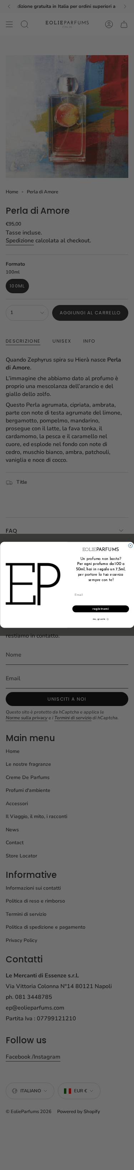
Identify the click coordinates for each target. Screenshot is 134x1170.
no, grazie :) (100, 619)
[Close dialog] (130, 546)
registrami (100, 609)
